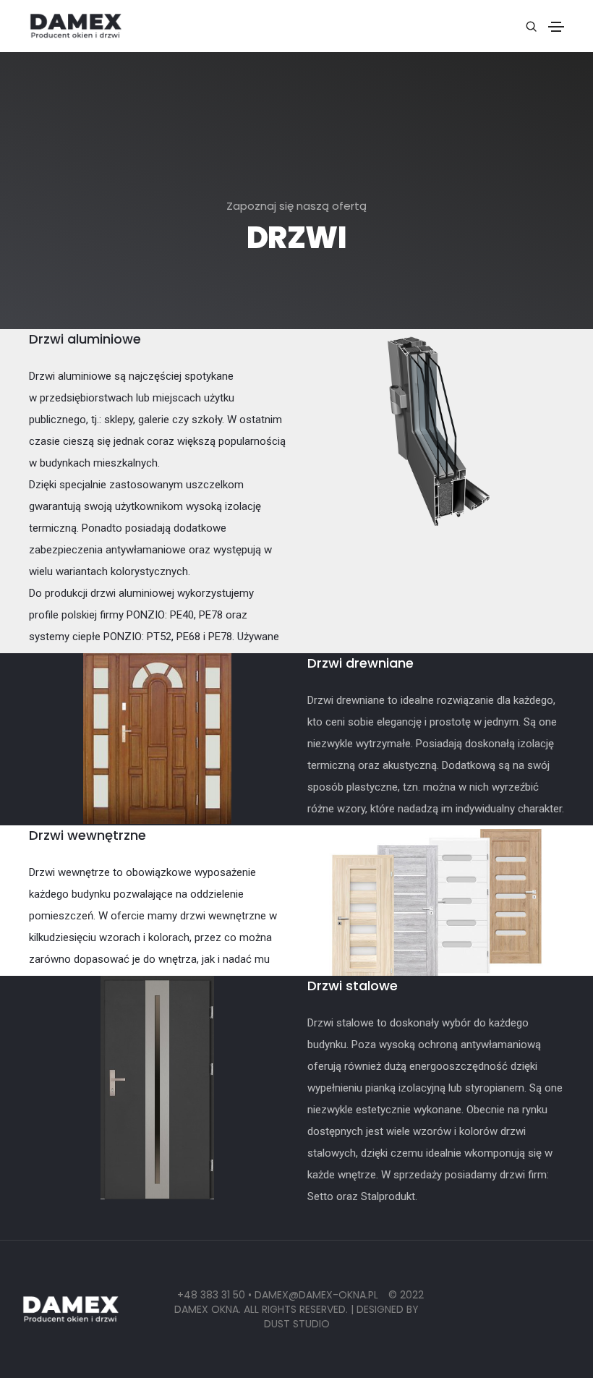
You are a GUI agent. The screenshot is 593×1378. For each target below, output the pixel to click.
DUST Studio (297, 1324)
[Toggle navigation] (556, 27)
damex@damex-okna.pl (318, 1295)
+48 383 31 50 (211, 1295)
